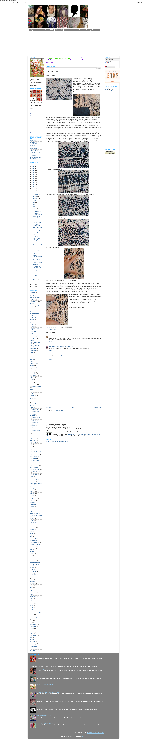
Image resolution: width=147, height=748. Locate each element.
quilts (31, 553)
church (32, 357)
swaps (31, 603)
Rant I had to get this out (36, 664)
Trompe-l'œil (33, 624)
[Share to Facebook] (70, 327)
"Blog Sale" (33, 292)
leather (32, 497)
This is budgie (36, 250)
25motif (32, 303)
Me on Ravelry (33, 148)
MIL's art (32, 510)
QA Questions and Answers (37, 245)
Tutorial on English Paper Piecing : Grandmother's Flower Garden (52, 669)
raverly (32, 557)
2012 (33, 182)
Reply (50, 341)
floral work (32, 407)
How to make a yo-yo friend (43, 676)
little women (33, 500)
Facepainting (33, 395)
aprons (32, 321)
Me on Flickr (33, 140)
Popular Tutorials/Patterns (76, 30)
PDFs (51, 30)
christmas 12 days (34, 356)
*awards (32, 295)
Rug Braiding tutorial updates (37, 222)
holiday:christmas (34, 456)
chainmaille (33, 348)
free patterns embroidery (33, 415)
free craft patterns (34, 409)
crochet (51, 329)
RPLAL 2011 (33, 569)
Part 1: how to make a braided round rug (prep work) (37, 268)
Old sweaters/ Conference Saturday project (37, 261)
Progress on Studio (37, 230)
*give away (32, 299)
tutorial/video (33, 626)
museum (32, 518)
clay (31, 361)
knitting (32, 493)
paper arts (32, 535)
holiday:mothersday (35, 464)
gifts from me (33, 438)
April (34, 208)
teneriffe (32, 611)
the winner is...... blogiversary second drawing (48, 692)
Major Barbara (33, 504)
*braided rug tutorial (35, 297)
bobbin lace (33, 331)
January (35, 282)
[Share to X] (68, 327)
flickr (31, 405)
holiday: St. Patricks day (36, 451)
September (36, 198)
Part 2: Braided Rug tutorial (36, 225)
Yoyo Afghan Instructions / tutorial (45, 723)
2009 (33, 188)
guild (31, 444)
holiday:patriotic (34, 467)
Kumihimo (32, 495)
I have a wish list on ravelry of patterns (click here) (59, 58)
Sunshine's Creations (34, 113)
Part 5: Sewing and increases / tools (37, 211)
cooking (32, 365)
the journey (33, 616)
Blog (32, 30)
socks (31, 587)
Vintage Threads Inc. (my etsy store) (35, 143)
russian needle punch (35, 576)
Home (74, 407)
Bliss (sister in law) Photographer (34, 155)
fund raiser (32, 435)
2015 (33, 176)
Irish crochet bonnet (36, 252)
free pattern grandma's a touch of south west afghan (49, 657)
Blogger (84, 736)
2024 (33, 166)
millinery (32, 511)
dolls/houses (33, 375)
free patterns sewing (35, 427)
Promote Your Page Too (34, 132)
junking (32, 488)
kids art (32, 491)
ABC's (31, 308)
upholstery (32, 630)
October (35, 196)
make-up (32, 506)
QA (31, 549)
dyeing (31, 382)
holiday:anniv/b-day (35, 454)
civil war (32, 359)
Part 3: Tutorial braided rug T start (37, 218)
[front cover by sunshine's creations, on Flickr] (37, 76)
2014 (33, 178)
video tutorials (38, 30)
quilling (32, 551)
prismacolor (33, 548)
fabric (31, 393)
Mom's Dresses (34, 513)
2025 (33, 164)
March (35, 277)
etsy (31, 391)
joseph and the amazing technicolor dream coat (36, 484)
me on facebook (34, 150)
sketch (31, 585)
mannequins (33, 508)
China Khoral (33, 354)
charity (31, 352)
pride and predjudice (35, 544)
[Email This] (65, 327)
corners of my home (35, 367)
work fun (35, 242)
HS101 (32, 476)
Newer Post (49, 407)
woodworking (33, 646)
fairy (31, 397)
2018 (33, 170)
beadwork (32, 326)
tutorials (32, 628)
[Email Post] (62, 327)
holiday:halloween (34, 462)
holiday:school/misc (35, 469)
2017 (33, 172)
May (34, 206)
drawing (32, 379)
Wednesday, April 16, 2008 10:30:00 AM (65, 355)
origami (32, 529)
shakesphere (33, 581)
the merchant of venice (35, 617)
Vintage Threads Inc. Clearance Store (35, 146)
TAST (31, 605)
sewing (32, 579)
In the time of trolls (34, 479)
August (35, 200)
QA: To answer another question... (36, 239)
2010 (33, 186)
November (36, 194)
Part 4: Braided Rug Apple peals (37, 214)
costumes (32, 370)
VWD (31, 637)
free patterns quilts (34, 422)
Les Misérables (34, 498)
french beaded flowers (35, 432)
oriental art (32, 527)
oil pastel (32, 526)
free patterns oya (34, 420)
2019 (33, 168)
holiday (32, 449)
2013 (33, 180)
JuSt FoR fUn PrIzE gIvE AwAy (44, 715)
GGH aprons (33, 437)
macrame (32, 502)
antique (32, 315)
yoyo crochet (33, 650)
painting (32, 533)
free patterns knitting (35, 417)
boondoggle (33, 336)
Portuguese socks (34, 542)
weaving (32, 639)
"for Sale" (32, 294)
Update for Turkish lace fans (37, 275)
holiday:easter (33, 458)
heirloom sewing (34, 448)
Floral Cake (35, 272)
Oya (31, 531)
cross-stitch (33, 373)
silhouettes (32, 583)
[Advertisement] (66, 51)
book (31, 333)
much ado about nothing (36, 515)
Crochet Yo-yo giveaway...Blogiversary (46, 684)
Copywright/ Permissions (92, 30)
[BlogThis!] (67, 327)
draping (32, 377)
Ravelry (107, 89)
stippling (32, 600)
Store (46, 30)
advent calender (34, 310)
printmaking (33, 546)
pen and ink (33, 538)
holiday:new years (34, 465)
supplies (32, 601)
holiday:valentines (34, 474)
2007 (33, 284)
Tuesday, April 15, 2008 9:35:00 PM (64, 346)
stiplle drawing (33, 596)
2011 (33, 184)
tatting (31, 607)
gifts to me (32, 440)
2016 (33, 174)
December (36, 192)
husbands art (33, 478)
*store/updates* (34, 301)
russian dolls (33, 574)
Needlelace (33, 522)
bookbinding (33, 335)
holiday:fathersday (34, 460)
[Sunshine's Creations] (34, 131)
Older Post (97, 407)
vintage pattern (34, 635)
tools (31, 620)
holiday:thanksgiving (35, 471)
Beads (31, 324)
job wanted (33, 481)
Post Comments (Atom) (58, 410)
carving (32, 340)
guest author (33, 442)
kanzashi (32, 489)
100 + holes (36, 248)
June (34, 204)
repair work (56, 329)
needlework (33, 524)
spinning (32, 590)
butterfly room (33, 338)
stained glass (33, 592)
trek (31, 622)
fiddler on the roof (34, 403)
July (34, 202)
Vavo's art (32, 632)
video (31, 633)
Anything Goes (33, 317)
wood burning (33, 644)
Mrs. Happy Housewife (55, 336)
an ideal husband (34, 313)
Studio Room (36, 236)
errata (31, 389)
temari (31, 609)
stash (31, 594)
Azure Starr (33, 322)
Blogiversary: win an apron (43, 707)
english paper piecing (35, 386)
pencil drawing (33, 540)
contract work (33, 363)
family (31, 398)
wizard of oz (33, 643)
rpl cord (32, 567)
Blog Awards (59, 30)
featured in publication (35, 400)
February (35, 279)
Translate (110, 62)
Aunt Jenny (52, 346)
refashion (32, 559)
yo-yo (31, 648)
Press (66, 30)
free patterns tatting (35, 430)
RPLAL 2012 (33, 571)
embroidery (33, 384)
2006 (33, 286)
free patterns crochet (35, 411)
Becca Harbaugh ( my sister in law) (35, 158)
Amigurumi (32, 311)
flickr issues (35, 264)
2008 (33, 190)
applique (32, 319)
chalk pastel (33, 350)
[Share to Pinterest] (71, 327)
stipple (31, 598)
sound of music (34, 589)
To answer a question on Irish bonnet (37, 256)
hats (31, 446)
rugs (31, 573)
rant (31, 555)
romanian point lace (35, 562)
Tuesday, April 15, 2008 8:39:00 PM (70, 336)
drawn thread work (34, 381)
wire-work (32, 641)
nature (31, 520)
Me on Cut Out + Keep (35, 152)
